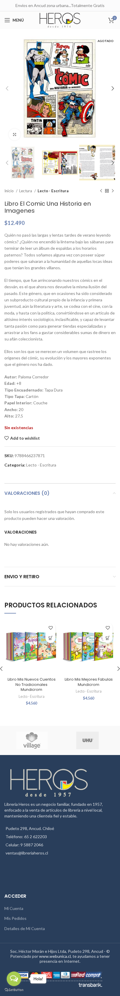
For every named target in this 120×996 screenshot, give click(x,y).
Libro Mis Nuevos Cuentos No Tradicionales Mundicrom (32, 684)
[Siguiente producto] (113, 191)
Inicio (9, 190)
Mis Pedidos (15, 918)
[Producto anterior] (101, 191)
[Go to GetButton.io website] (14, 990)
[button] (50, 638)
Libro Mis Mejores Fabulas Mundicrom (89, 682)
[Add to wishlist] (50, 628)
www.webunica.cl (55, 956)
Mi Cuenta (13, 908)
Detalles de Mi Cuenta (24, 928)
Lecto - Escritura (53, 190)
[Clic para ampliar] (14, 134)
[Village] (32, 740)
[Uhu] (87, 740)
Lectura (26, 190)
